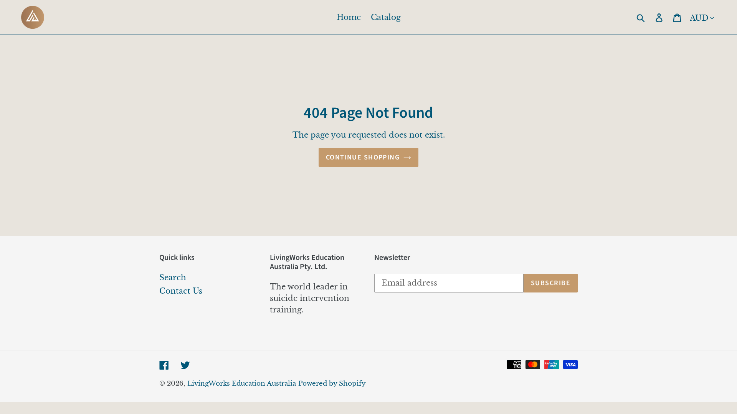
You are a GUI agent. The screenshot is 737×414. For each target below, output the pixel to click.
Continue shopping (363, 157)
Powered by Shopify (332, 384)
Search (172, 277)
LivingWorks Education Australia (241, 384)
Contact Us (180, 291)
